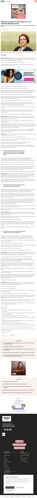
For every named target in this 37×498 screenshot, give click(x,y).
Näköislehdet (6, 474)
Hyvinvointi (6, 460)
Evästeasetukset (9, 490)
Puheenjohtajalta (7, 468)
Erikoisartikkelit (6, 455)
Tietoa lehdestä (7, 470)
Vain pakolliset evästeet (20, 487)
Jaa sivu (24, 29)
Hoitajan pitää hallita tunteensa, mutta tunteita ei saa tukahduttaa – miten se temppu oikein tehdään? (19, 350)
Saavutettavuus (17, 496)
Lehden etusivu (7, 452)
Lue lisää (7, 484)
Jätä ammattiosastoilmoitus (25, 457)
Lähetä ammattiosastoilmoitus (20, 444)
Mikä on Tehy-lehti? (7, 472)
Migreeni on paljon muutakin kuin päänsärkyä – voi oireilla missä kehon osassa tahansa (19, 352)
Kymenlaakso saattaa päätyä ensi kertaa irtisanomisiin (13, 346)
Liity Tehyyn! (12, 335)
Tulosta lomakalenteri (24, 461)
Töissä (5, 457)
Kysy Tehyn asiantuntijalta (25, 455)
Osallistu (22, 452)
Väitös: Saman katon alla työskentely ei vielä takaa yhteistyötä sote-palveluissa (18, 392)
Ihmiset (5, 458)
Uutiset (5, 453)
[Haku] (33, 1)
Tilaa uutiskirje (20, 441)
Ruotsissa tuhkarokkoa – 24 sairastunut (11, 381)
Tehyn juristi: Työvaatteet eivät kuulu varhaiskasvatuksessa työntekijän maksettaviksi (19, 390)
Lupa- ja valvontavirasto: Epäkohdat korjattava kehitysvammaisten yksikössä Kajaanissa (17, 387)
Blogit (5, 463)
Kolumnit (5, 464)
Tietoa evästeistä (6, 496)
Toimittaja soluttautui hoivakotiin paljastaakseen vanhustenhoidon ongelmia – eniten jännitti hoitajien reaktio (19, 343)
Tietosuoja (12, 496)
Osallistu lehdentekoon (20, 447)
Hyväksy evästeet (9, 487)
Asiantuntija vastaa (7, 461)
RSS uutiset (24, 496)
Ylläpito (33, 496)
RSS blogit (29, 496)
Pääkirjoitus (6, 466)
